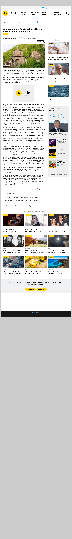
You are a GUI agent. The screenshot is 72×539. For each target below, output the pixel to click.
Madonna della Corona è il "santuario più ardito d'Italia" (21, 197)
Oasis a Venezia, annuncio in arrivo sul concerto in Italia (12, 252)
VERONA (61, 282)
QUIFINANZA (54, 314)
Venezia (4, 248)
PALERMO (34, 282)
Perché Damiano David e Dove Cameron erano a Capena (57, 231)
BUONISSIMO (59, 314)
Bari (26, 269)
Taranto (50, 98)
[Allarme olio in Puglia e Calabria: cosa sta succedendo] (36, 262)
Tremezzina (50, 76)
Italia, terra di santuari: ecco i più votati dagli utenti (20, 206)
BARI (35, 285)
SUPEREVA (65, 314)
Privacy (13, 315)
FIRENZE (40, 282)
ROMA (9, 282)
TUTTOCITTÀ (41, 314)
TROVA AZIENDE (30, 289)
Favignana (50, 269)
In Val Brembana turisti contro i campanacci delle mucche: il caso (34, 252)
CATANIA (30, 285)
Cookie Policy (18, 315)
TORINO (21, 282)
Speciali (33, 14)
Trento (49, 55)
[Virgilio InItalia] (10, 13)
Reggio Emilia (17, 110)
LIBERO (6, 314)
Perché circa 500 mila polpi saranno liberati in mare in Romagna (12, 273)
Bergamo (27, 248)
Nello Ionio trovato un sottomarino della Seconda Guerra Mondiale (57, 102)
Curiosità (44, 12)
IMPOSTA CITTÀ (42, 289)
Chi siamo (5, 315)
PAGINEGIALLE (16, 314)
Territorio (56, 12)
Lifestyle (22, 14)
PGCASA (29, 314)
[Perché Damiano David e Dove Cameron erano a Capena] (58, 220)
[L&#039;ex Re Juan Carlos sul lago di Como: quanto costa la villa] (58, 69)
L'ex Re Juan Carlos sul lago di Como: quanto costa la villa (57, 81)
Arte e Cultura (35, 12)
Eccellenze (23, 12)
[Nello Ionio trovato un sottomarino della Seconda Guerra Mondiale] (58, 91)
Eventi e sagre (57, 14)
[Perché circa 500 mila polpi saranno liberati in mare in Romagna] (13, 262)
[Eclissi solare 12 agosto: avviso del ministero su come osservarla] (58, 241)
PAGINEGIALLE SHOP (23, 314)
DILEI (45, 314)
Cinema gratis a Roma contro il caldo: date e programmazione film (10, 231)
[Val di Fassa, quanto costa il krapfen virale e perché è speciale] (58, 48)
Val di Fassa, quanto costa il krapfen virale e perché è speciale (58, 60)
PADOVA (40, 285)
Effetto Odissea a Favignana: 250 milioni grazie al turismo (56, 273)
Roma (4, 227)
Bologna (11, 34)
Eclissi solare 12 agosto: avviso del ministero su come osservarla (56, 252)
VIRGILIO (10, 314)
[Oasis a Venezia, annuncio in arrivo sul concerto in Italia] (13, 241)
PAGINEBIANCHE (35, 314)
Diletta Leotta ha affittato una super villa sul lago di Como (34, 231)
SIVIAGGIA (49, 314)
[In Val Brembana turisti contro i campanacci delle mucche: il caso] (36, 241)
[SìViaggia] (45, 8)
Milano (49, 248)
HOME (4, 26)
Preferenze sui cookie (25, 315)
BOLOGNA (48, 282)
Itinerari (44, 14)
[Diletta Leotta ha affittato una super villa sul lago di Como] (36, 220)
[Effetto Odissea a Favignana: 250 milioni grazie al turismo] (58, 262)
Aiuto (31, 315)
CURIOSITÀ (8, 26)
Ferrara (4, 269)
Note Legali (10, 315)
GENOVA (54, 282)
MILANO (15, 282)
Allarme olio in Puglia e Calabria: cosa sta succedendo (33, 273)
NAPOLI (27, 282)
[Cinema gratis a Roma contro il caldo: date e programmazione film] (13, 220)
